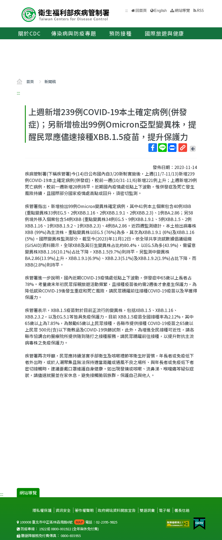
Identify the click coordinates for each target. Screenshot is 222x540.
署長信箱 (182, 510)
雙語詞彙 (147, 510)
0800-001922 (61, 528)
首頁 (30, 81)
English (160, 10)
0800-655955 (71, 535)
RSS (200, 10)
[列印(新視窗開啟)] (172, 147)
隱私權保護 (41, 510)
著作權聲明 (84, 510)
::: (18, 92)
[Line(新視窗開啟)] (162, 147)
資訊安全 (63, 510)
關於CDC (29, 33)
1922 (43, 528)
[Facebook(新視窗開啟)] (153, 147)
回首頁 (141, 10)
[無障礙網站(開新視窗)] (178, 523)
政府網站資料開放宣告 (117, 510)
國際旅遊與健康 (164, 33)
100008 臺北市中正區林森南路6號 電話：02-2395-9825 (68, 522)
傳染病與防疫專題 (73, 33)
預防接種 (120, 33)
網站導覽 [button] (182, 10)
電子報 (164, 510)
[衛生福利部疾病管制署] (65, 14)
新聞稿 (50, 81)
